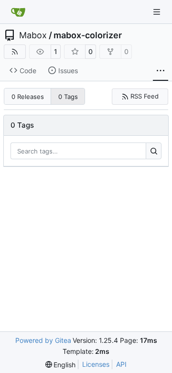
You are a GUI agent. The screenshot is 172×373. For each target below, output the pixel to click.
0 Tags (68, 96)
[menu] (60, 365)
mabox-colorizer (88, 35)
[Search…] (153, 151)
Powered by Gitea (43, 340)
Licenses (95, 364)
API (121, 364)
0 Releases (27, 96)
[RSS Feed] (15, 51)
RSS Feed (144, 96)
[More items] (160, 71)
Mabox (33, 35)
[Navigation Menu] (157, 12)
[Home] (18, 12)
